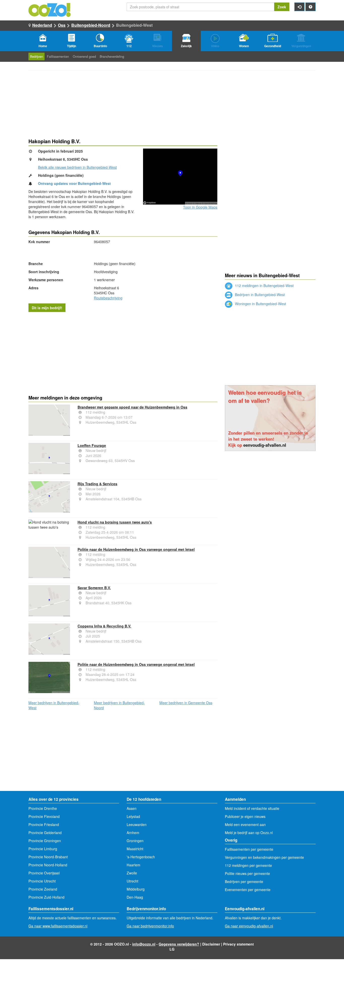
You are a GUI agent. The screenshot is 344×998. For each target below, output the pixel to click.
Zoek (282, 6)
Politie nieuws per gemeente (247, 873)
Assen (131, 808)
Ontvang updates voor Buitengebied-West (74, 183)
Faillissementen (58, 56)
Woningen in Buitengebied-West (260, 303)
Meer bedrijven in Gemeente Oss (185, 702)
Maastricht (135, 848)
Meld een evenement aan (245, 824)
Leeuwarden (137, 824)
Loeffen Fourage (92, 445)
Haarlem (133, 864)
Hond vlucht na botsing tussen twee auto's (115, 522)
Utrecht (132, 880)
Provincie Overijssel (44, 872)
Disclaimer (211, 944)
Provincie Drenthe (42, 808)
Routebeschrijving (108, 297)
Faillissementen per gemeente (249, 849)
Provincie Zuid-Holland (46, 897)
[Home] (49, 9)
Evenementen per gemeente (247, 889)
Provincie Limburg (42, 848)
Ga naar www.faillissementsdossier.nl (57, 925)
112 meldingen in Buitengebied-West (264, 285)
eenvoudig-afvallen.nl (264, 445)
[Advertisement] (122, 352)
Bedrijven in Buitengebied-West (259, 294)
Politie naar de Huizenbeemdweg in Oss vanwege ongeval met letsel (136, 549)
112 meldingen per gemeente (248, 865)
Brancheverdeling (112, 56)
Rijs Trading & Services (97, 483)
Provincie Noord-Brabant (48, 856)
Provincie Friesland (43, 824)
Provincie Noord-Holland (47, 864)
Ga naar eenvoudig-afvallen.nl (249, 925)
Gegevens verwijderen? (179, 944)
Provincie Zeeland (42, 889)
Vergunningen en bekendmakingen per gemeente (264, 857)
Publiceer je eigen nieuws (245, 816)
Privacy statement (238, 944)
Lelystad (133, 816)
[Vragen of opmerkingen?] (310, 7)
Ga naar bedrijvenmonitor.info (150, 925)
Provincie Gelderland (45, 832)
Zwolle (132, 872)
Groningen (135, 840)
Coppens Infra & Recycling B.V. (104, 626)
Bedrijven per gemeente (244, 881)
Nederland (42, 25)
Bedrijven (36, 56)
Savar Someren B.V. (94, 587)
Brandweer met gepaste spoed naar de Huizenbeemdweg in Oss (132, 407)
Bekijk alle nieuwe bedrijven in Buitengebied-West (77, 167)
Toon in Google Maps (200, 207)
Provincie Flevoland (44, 816)
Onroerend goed (84, 56)
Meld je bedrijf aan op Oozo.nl (249, 832)
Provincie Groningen (44, 840)
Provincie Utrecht (42, 880)
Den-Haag (135, 897)
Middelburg (136, 889)
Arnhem (133, 832)
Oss (61, 25)
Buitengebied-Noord (90, 25)
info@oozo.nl (143, 944)
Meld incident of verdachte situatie (252, 808)
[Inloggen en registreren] (299, 7)
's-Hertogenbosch (141, 856)
